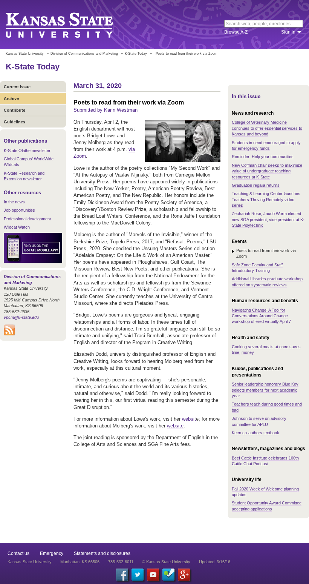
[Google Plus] (184, 575)
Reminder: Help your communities (263, 156)
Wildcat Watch (17, 227)
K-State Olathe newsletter (27, 150)
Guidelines (14, 122)
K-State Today (136, 53)
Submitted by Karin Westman (105, 110)
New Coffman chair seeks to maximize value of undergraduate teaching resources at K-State (267, 171)
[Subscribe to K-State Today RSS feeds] (9, 334)
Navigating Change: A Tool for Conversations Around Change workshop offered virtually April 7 (261, 316)
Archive (11, 98)
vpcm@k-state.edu (21, 317)
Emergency (51, 553)
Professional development (27, 219)
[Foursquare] (168, 575)
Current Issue (17, 87)
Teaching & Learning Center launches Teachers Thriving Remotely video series (266, 199)
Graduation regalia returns (256, 185)
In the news (14, 202)
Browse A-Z (236, 32)
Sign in (288, 32)
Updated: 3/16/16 (214, 561)
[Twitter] (138, 575)
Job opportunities (19, 210)
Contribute (14, 110)
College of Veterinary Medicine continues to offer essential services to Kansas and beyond (267, 128)
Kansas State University (69, 24)
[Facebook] (122, 575)
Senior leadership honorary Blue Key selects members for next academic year (265, 390)
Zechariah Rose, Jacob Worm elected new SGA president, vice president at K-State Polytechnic (268, 219)
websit (189, 419)
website (175, 426)
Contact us (18, 553)
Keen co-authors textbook (255, 432)
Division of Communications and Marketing (84, 53)
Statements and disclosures (102, 553)
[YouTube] (153, 575)
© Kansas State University (166, 561)
